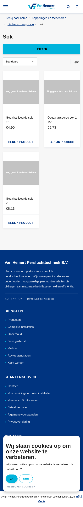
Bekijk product (20, 142)
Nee (26, 478)
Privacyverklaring (19, 421)
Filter (42, 49)
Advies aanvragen (19, 355)
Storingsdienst (17, 341)
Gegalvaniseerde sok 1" (19, 120)
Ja (12, 478)
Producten (14, 319)
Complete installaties (21, 326)
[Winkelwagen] (77, 7)
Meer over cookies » (21, 486)
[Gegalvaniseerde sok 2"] (21, 172)
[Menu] (6, 7)
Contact (13, 386)
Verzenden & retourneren (23, 400)
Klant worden (16, 362)
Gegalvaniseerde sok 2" (19, 201)
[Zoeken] (68, 7)
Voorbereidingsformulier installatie (29, 393)
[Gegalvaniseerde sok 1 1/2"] (62, 91)
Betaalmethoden (18, 407)
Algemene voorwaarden (23, 414)
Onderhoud (15, 334)
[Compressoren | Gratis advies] (41, 7)
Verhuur (13, 348)
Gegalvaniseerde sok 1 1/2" (62, 120)
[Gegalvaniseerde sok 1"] (21, 91)
